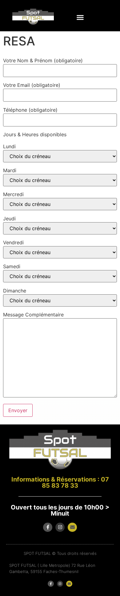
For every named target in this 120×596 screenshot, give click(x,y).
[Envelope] (72, 527)
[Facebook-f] (47, 527)
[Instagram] (60, 527)
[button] (80, 17)
